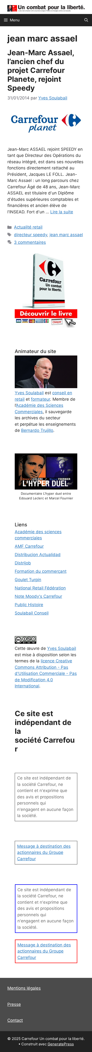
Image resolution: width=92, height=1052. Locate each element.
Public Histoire (29, 604)
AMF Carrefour (29, 546)
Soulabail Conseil (32, 613)
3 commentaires (30, 242)
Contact (15, 1020)
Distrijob (23, 562)
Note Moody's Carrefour (38, 596)
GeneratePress (61, 1044)
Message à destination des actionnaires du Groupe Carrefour (44, 852)
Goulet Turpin (28, 579)
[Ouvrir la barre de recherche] (86, 20)
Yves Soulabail (61, 648)
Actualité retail (28, 227)
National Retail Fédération (40, 588)
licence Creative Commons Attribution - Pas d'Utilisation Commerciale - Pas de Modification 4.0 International (46, 673)
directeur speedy (30, 234)
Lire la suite (61, 211)
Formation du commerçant (40, 571)
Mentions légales (24, 988)
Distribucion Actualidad (38, 554)
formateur (40, 399)
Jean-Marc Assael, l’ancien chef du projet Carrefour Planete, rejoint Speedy (40, 70)
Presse (14, 1004)
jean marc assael (66, 234)
